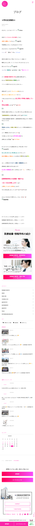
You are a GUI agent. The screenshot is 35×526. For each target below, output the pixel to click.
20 (9, 444)
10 (2, 443)
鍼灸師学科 (4, 308)
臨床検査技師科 (5, 305)
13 (9, 443)
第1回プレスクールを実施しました (10, 335)
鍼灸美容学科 (4, 302)
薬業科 (3, 293)
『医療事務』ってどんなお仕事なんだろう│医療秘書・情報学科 (17, 344)
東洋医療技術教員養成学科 (7, 314)
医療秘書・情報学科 (5, 24)
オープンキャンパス (21, 524)
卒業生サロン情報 (7, 322)
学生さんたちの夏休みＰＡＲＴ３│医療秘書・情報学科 (16, 373)
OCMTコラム (24, 322)
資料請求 (7, 524)
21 (12, 444)
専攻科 (3, 311)
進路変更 (16, 322)
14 (12, 443)
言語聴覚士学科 (5, 299)
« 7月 (3, 449)
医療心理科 (4, 296)
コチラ (22, 216)
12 (7, 443)
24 (2, 446)
